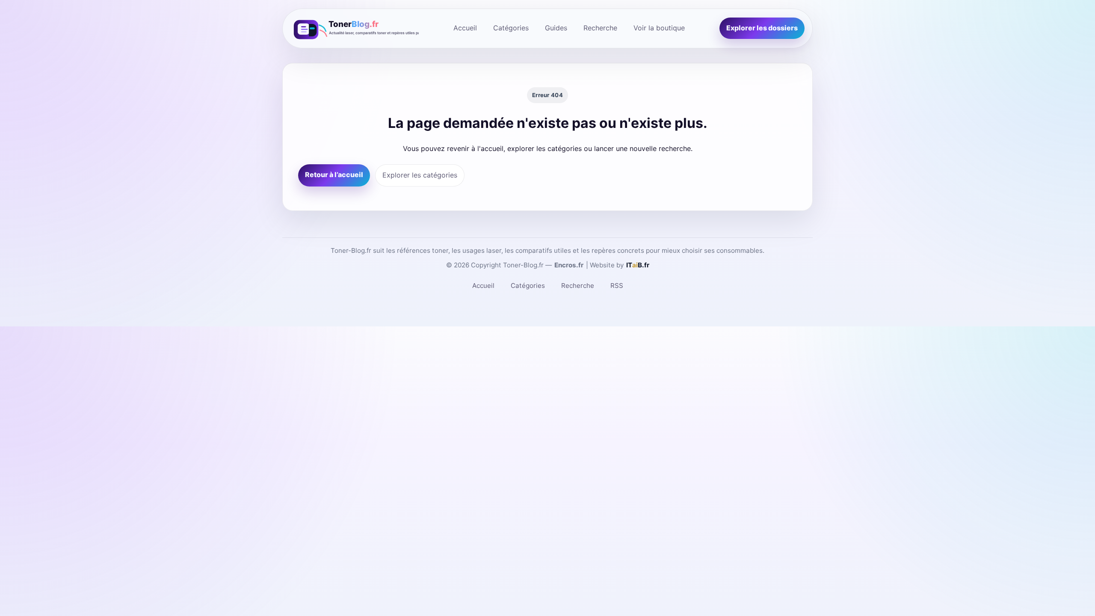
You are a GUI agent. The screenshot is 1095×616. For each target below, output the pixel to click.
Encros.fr (568, 265)
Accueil (465, 28)
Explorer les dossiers (762, 28)
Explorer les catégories (419, 175)
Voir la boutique (659, 28)
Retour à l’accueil (334, 174)
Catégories (511, 28)
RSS (616, 285)
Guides (556, 28)
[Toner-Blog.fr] (354, 28)
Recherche (600, 28)
